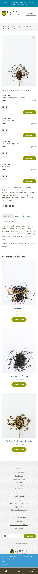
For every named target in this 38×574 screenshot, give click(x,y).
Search (19, 571)
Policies (19, 522)
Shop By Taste (19, 472)
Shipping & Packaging (19, 510)
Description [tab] (8, 216)
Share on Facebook (7, 206)
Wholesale (19, 488)
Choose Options (19, 319)
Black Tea (21, 26)
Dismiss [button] (5, 564)
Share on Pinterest (14, 206)
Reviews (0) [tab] (19, 216)
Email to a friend (3, 206)
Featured (19, 482)
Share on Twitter (10, 206)
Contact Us (19, 528)
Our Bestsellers (19, 479)
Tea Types (13, 26)
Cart (29, 570)
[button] (33, 37)
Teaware (19, 485)
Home (7, 26)
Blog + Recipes (19, 507)
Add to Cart (29, 112)
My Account (6, 571)
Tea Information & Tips (19, 525)
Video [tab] (28, 216)
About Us (19, 500)
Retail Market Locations (19, 503)
